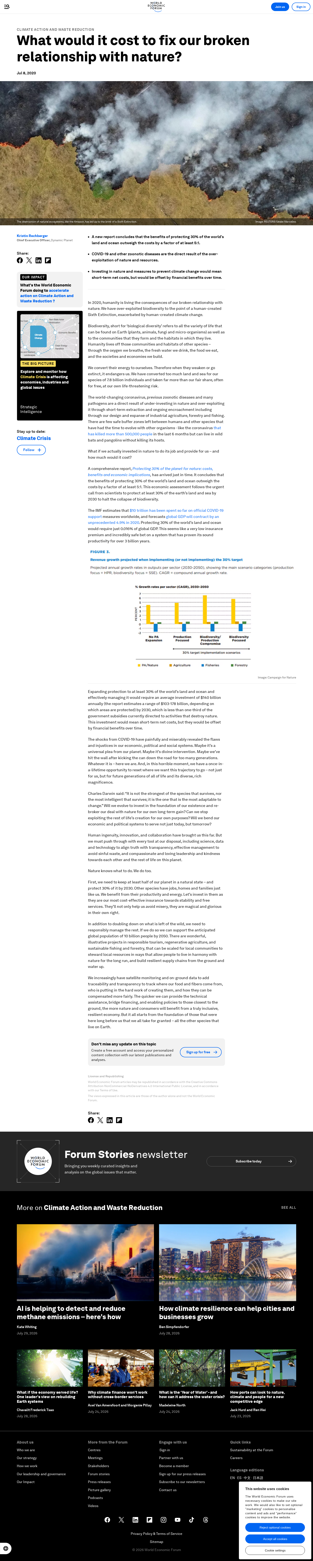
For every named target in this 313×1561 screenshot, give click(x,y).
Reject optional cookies (275, 1527)
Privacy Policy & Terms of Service (156, 1534)
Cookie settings (275, 1550)
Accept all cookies (275, 1539)
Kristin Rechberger (32, 236)
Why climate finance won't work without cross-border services (118, 1394)
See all (288, 1208)
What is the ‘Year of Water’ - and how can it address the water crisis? (192, 1394)
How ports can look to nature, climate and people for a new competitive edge (257, 1397)
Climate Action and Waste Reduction (55, 30)
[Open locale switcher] (5, 1548)
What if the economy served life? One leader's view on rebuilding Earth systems (47, 1397)
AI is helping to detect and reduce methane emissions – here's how (71, 1312)
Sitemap (156, 1542)
